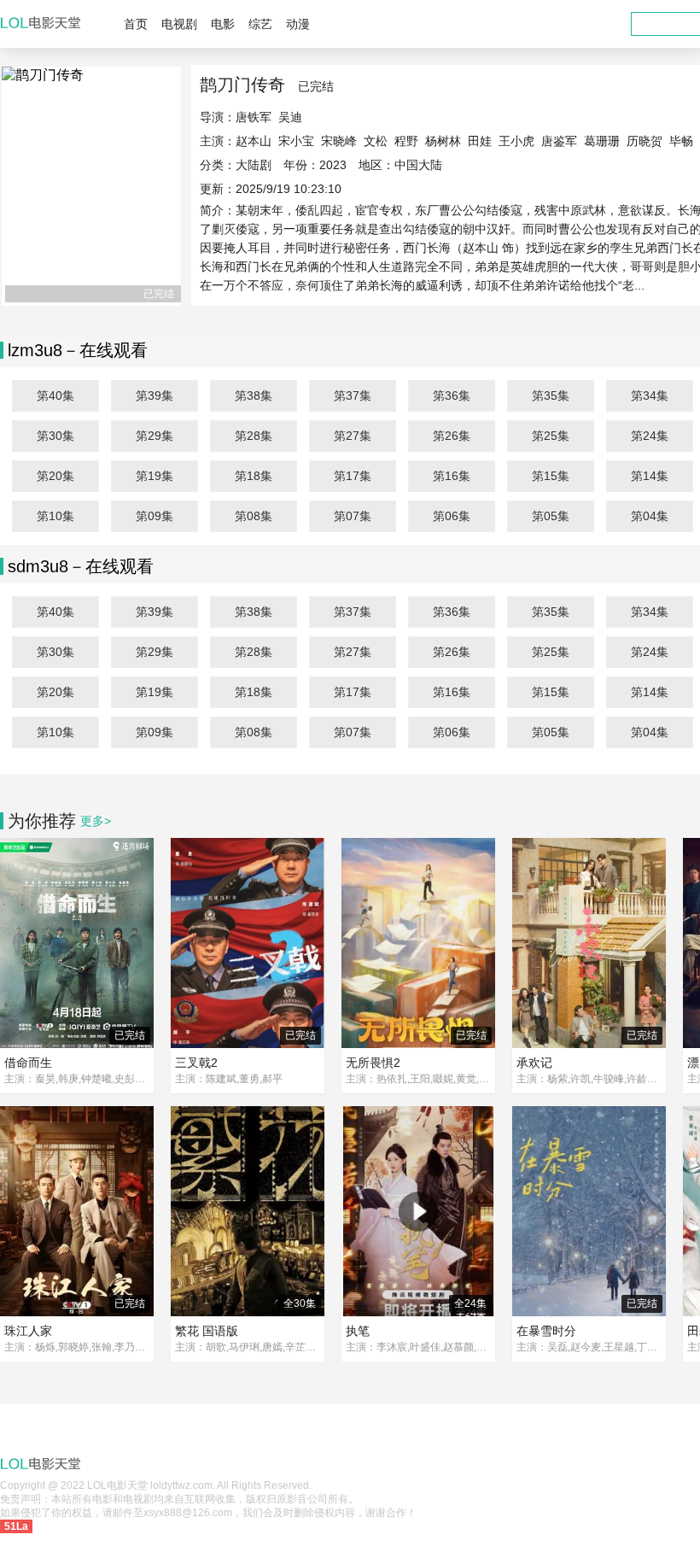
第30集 (55, 435)
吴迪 (290, 117)
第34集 (649, 395)
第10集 (55, 516)
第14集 (649, 476)
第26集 (451, 435)
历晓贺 (644, 141)
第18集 (253, 476)
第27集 (352, 435)
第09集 (154, 516)
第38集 (253, 395)
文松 (376, 141)
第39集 (154, 395)
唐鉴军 (559, 141)
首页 (136, 24)
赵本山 (253, 141)
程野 (406, 141)
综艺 (260, 24)
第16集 (451, 476)
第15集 (550, 476)
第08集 (253, 516)
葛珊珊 (602, 141)
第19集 (154, 476)
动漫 (298, 24)
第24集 (649, 435)
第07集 (352, 516)
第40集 (55, 395)
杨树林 (443, 141)
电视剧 (179, 24)
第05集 (550, 516)
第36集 (451, 395)
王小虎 (516, 141)
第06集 (451, 516)
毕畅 (681, 141)
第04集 (649, 516)
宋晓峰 (339, 141)
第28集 (253, 435)
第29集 (154, 435)
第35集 (550, 395)
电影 (223, 24)
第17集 (352, 476)
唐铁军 (253, 117)
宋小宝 (296, 141)
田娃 (480, 141)
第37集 (352, 395)
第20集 (55, 476)
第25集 (550, 435)
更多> (95, 821)
